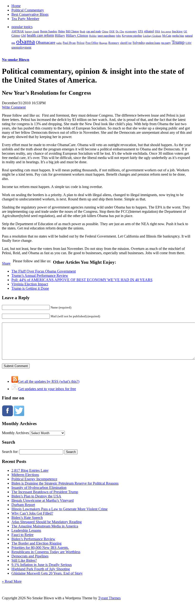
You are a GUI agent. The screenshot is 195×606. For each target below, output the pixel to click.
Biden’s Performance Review (33, 539)
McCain (166, 35)
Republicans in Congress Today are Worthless (45, 552)
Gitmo (15, 35)
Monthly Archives (15, 433)
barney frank (32, 31)
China (105, 31)
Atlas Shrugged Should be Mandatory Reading (46, 522)
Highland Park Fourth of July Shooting (40, 569)
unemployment (21, 47)
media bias (178, 35)
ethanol (149, 31)
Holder (93, 35)
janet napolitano (106, 35)
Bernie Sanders (48, 31)
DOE (112, 31)
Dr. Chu (120, 31)
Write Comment (14, 107)
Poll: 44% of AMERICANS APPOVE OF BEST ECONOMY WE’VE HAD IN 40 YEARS (81, 280)
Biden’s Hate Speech (27, 518)
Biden (61, 31)
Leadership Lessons (26, 530)
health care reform (40, 35)
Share (6, 263)
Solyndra (139, 43)
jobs (118, 35)
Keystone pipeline (132, 35)
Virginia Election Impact (29, 284)
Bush (82, 31)
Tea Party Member (25, 19)
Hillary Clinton (77, 35)
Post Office (92, 43)
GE (185, 31)
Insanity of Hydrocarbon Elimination (39, 488)
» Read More (12, 581)
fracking (177, 31)
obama (25, 41)
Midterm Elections (25, 475)
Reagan (103, 42)
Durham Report (23, 505)
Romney (113, 43)
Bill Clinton (72, 31)
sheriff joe (126, 43)
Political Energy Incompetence (34, 479)
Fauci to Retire (22, 535)
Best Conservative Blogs (29, 14)
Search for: (10, 452)
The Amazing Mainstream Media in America (44, 526)
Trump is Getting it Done (30, 288)
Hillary (60, 35)
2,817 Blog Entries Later (29, 470)
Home (16, 6)
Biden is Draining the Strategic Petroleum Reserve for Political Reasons (65, 483)
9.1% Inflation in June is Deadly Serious (41, 565)
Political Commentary (27, 10)
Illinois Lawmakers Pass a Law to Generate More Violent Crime (59, 509)
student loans (153, 43)
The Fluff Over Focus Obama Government (43, 271)
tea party (166, 43)
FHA (157, 31)
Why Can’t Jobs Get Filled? (32, 513)
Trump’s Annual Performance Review (39, 275)
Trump (178, 42)
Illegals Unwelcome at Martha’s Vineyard (42, 500)
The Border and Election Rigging (36, 543)
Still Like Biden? (24, 560)
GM (23, 35)
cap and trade (93, 31)
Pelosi (81, 43)
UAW (188, 42)
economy (131, 31)
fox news (166, 31)
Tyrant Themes (109, 598)
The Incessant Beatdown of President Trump (44, 492)
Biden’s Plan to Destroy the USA (36, 496)
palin (59, 43)
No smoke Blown (15, 60)
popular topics (22, 27)
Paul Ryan (69, 43)
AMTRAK (17, 31)
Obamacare (45, 42)
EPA (140, 31)
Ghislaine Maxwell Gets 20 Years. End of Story (47, 573)
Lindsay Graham (152, 35)
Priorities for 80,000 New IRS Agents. (40, 548)
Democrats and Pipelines (29, 556)
